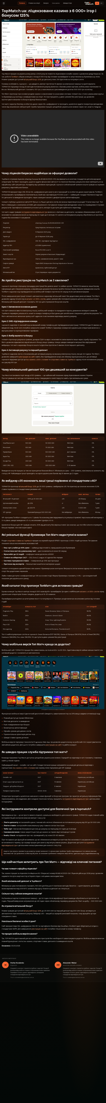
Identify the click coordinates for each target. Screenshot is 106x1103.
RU (101, 3)
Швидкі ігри (67, 3)
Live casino (56, 3)
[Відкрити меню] (4, 3)
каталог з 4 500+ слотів (35, 299)
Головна (22, 3)
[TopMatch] (89, 3)
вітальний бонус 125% (32, 79)
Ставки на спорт (34, 3)
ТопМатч (15, 77)
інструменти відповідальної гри (34, 212)
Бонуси (46, 3)
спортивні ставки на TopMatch (63, 359)
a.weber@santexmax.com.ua (76, 977)
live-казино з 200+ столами (37, 359)
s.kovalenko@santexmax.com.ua (24, 977)
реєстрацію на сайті (27, 357)
